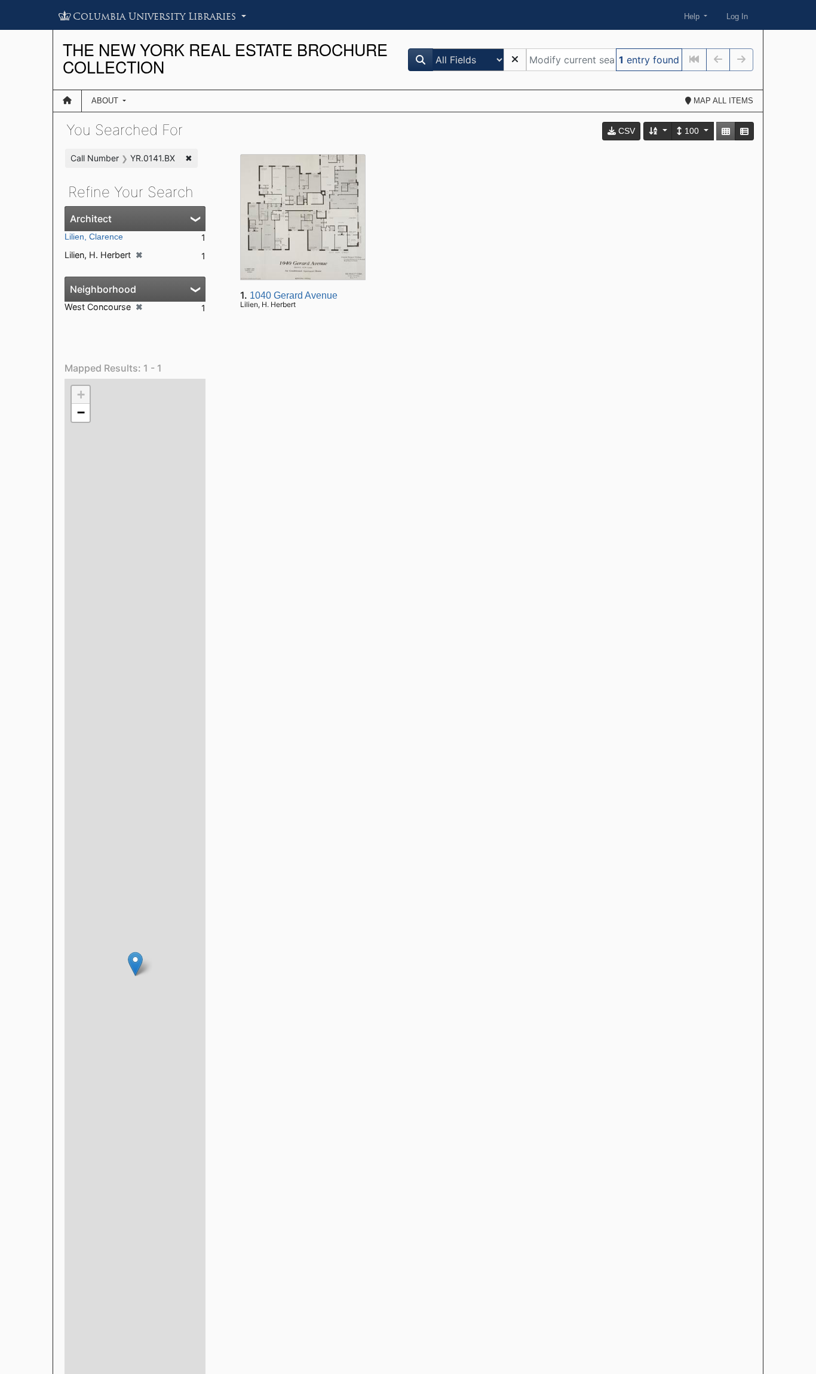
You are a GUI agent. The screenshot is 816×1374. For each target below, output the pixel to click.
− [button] (81, 412)
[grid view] (725, 131)
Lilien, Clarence (94, 236)
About (106, 100)
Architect (91, 219)
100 (691, 131)
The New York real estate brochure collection (225, 58)
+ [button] (81, 394)
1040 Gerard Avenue (294, 295)
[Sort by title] (658, 131)
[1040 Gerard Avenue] (135, 964)
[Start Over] (515, 59)
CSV (625, 131)
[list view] (744, 131)
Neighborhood (103, 289)
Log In (737, 16)
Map (722, 100)
